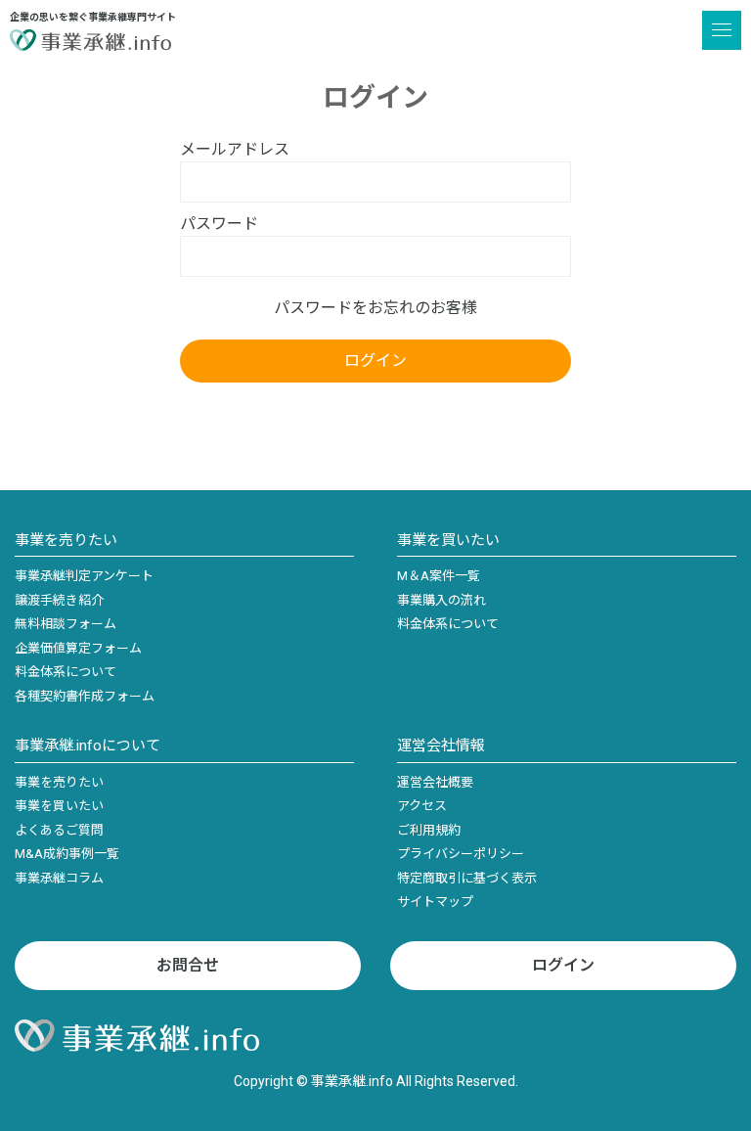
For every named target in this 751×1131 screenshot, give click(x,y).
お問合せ (187, 965)
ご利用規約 (429, 830)
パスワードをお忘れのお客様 (375, 307)
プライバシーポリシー (460, 853)
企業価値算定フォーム (78, 648)
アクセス (422, 805)
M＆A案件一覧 (438, 575)
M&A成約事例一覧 (67, 853)
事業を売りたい (66, 540)
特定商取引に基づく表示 (467, 878)
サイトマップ (435, 901)
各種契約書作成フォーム (85, 696)
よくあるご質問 (59, 830)
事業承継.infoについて (87, 745)
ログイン (563, 965)
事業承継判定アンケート (84, 575)
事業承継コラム (59, 878)
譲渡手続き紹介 (59, 600)
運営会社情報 (441, 745)
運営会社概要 (435, 782)
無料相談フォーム (65, 623)
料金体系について (65, 671)
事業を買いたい (448, 540)
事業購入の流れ (441, 600)
